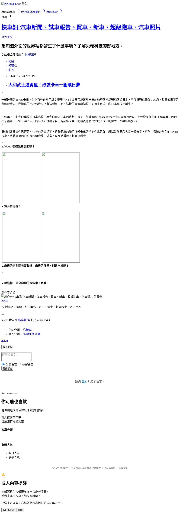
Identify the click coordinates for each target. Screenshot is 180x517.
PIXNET (64, 468)
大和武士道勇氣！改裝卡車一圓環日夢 (44, 85)
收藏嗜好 (30, 54)
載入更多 (7, 347)
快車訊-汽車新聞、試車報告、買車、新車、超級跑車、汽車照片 (81, 27)
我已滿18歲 (8, 510)
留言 (30, 320)
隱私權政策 (109, 468)
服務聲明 (123, 468)
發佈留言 (7, 368)
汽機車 (27, 329)
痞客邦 (22, 320)
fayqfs (4, 300)
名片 (11, 69)
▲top (4, 340)
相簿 (11, 61)
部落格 (12, 65)
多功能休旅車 (31, 334)
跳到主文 (7, 37)
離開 (20, 510)
